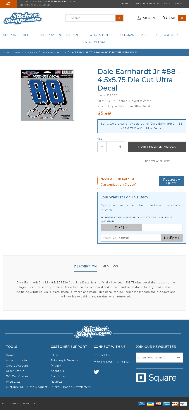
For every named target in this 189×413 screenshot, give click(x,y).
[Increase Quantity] (120, 147)
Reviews (110, 266)
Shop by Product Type (60, 35)
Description (85, 266)
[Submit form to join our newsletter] (178, 358)
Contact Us (102, 355)
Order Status (15, 371)
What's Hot (99, 35)
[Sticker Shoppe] (22, 18)
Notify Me (172, 238)
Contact (179, 3)
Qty (99, 138)
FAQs (167, 3)
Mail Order (58, 376)
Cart (175, 18)
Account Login (16, 360)
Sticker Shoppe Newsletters (71, 387)
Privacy (56, 365)
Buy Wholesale (94, 42)
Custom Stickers (170, 35)
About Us (126, 3)
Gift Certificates (17, 376)
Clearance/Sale (133, 35)
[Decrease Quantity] (102, 147)
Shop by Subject (17, 35)
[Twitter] (98, 374)
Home (10, 355)
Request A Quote (171, 181)
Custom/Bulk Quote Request (26, 387)
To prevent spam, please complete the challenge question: (136, 219)
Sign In (148, 18)
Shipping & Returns (147, 3)
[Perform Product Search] (119, 18)
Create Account (17, 365)
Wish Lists (13, 381)
